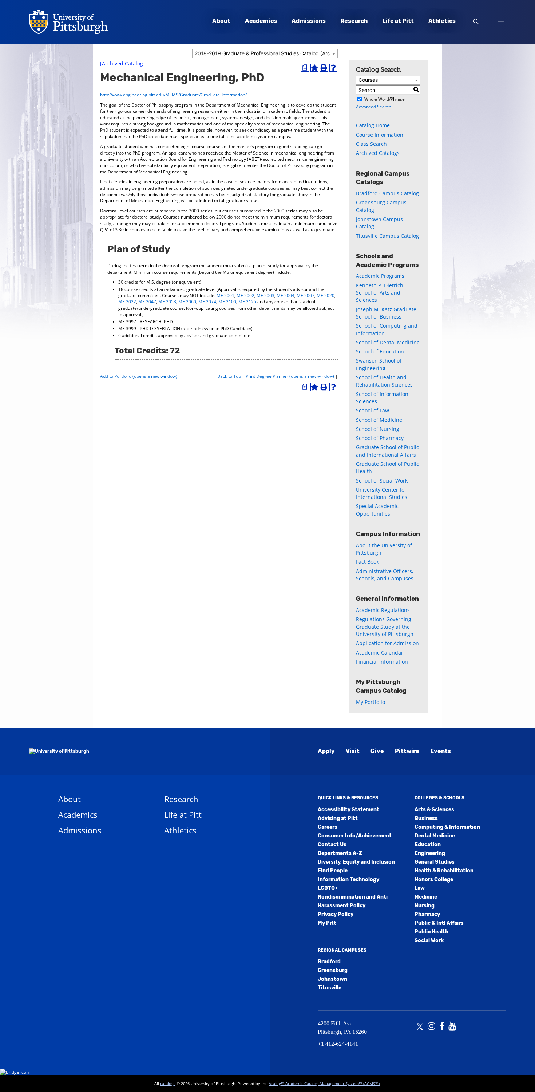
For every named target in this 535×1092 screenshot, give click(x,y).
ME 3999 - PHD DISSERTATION (149, 328)
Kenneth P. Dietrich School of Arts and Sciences (379, 293)
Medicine (426, 897)
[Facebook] (441, 1027)
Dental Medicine (435, 836)
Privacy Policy (335, 914)
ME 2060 (187, 302)
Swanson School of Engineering (378, 364)
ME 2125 (247, 302)
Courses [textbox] (368, 80)
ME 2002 (245, 295)
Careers (327, 827)
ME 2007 (305, 295)
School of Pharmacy (380, 438)
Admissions (309, 20)
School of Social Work (382, 480)
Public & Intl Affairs (439, 923)
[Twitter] (419, 1027)
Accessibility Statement (348, 810)
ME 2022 (127, 302)
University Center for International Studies (381, 493)
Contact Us (332, 844)
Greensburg (333, 970)
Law (420, 888)
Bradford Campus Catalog (387, 193)
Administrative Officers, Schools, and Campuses (384, 575)
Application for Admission (387, 643)
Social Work (429, 940)
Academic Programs (380, 275)
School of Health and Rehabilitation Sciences (384, 381)
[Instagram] (431, 1027)
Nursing (425, 906)
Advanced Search (373, 107)
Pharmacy (427, 914)
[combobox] (265, 53)
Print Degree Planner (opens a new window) (290, 376)
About (221, 20)
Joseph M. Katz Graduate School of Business (386, 313)
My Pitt (327, 923)
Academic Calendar (379, 652)
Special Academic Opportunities (377, 510)
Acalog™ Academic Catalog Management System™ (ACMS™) (324, 1083)
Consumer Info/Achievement (355, 836)
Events (440, 751)
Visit (353, 751)
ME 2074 (207, 302)
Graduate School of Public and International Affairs (387, 451)
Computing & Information (447, 827)
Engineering (430, 853)
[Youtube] (452, 1027)
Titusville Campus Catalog (387, 235)
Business (426, 818)
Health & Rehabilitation (444, 871)
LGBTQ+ (328, 888)
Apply (326, 751)
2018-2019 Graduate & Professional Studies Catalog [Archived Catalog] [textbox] (266, 53)
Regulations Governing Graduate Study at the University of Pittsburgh (384, 626)
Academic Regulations (383, 610)
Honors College (434, 879)
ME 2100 (227, 302)
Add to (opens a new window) (138, 376)
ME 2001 (225, 295)
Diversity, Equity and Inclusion (356, 862)
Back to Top (229, 376)
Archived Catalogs (378, 152)
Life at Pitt (398, 20)
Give (377, 751)
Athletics (442, 20)
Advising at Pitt (338, 818)
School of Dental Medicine (388, 342)
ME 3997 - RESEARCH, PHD (145, 322)
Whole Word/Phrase (384, 99)
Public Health (431, 932)
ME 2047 (147, 302)
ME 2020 (325, 295)
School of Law (372, 410)
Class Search (371, 143)
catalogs (167, 1083)
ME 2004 (285, 295)
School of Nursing (377, 428)
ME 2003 (265, 295)
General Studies (435, 862)
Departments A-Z (340, 853)
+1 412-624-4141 (338, 1044)
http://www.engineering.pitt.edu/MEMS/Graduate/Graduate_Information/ (173, 95)
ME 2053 (167, 302)
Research (354, 20)
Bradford (329, 962)
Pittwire (407, 751)
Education (428, 844)
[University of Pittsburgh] (59, 751)
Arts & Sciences (434, 810)
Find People (333, 871)
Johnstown (332, 979)
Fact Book (367, 561)
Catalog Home (373, 125)
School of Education (380, 351)
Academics (261, 20)
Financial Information (382, 661)
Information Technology (348, 879)
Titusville (329, 988)
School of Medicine (379, 419)
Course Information (379, 134)
